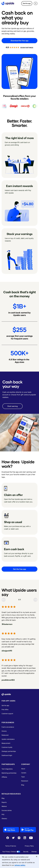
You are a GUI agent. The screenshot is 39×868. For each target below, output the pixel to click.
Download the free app (19, 40)
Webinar (4, 806)
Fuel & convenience (8, 727)
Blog (22, 785)
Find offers (5, 709)
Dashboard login (7, 755)
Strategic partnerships (9, 751)
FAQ (3, 814)
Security (25, 851)
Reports (4, 802)
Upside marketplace (8, 739)
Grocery (4, 731)
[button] (35, 3)
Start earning (12, 406)
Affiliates (4, 777)
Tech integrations (7, 769)
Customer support (7, 713)
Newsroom (24, 781)
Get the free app (19, 569)
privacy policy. (20, 865)
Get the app (27, 3)
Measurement (6, 743)
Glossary (4, 818)
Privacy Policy (29, 846)
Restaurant (5, 735)
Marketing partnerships (9, 773)
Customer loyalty (7, 747)
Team (23, 777)
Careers (23, 773)
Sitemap (34, 851)
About (23, 769)
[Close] (36, 856)
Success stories (7, 810)
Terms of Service (10, 846)
